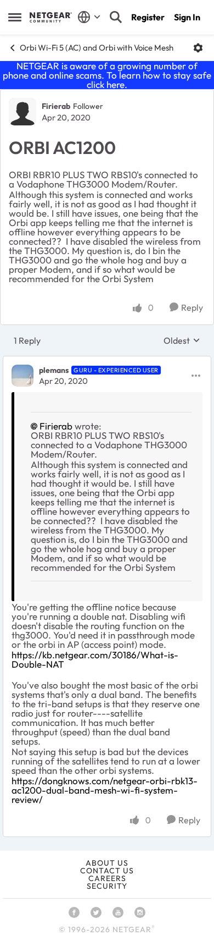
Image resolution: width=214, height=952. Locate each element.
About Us (107, 863)
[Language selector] (89, 17)
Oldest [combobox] (182, 340)
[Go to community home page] (51, 17)
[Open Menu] (198, 48)
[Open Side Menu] (15, 17)
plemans (54, 370)
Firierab (56, 106)
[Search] (115, 17)
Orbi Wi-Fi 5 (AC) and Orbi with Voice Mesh (96, 47)
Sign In (187, 17)
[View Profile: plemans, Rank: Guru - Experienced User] (22, 376)
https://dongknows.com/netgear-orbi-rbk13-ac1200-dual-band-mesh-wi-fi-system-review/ (105, 790)
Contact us (107, 871)
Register (148, 17)
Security (107, 886)
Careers (107, 878)
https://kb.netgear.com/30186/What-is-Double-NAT (95, 659)
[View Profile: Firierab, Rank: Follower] (22, 111)
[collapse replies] (107, 361)
